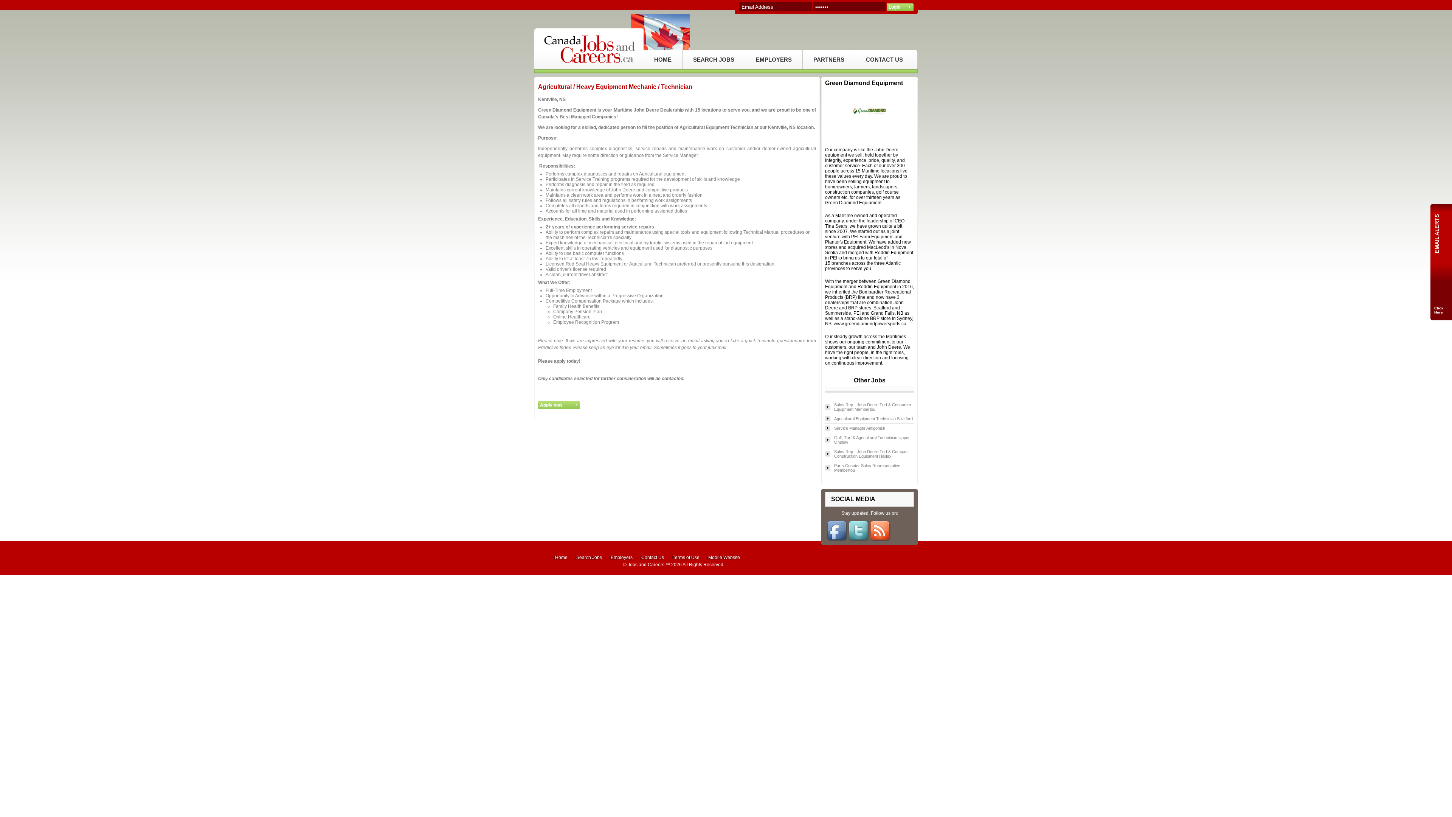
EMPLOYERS (774, 59)
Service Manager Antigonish (859, 428)
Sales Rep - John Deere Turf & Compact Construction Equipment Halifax (871, 453)
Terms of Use (686, 557)
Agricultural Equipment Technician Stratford (873, 418)
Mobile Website (724, 557)
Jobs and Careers (646, 564)
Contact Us (652, 557)
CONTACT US (884, 59)
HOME (663, 59)
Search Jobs (589, 557)
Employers (622, 557)
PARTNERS (828, 59)
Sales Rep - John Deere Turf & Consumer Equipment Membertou (872, 407)
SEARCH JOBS (713, 59)
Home (561, 557)
